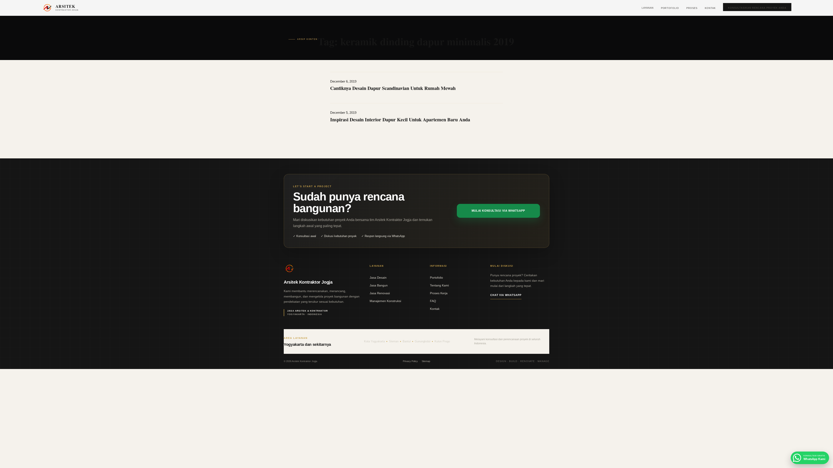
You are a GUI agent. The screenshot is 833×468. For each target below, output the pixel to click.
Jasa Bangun (379, 285)
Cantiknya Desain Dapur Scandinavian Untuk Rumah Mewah (393, 88)
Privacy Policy (410, 361)
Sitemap (426, 361)
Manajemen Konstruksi (385, 301)
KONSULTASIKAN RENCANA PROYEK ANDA (757, 7)
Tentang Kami (439, 285)
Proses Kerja (439, 293)
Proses (691, 8)
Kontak (710, 8)
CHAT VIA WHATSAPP (505, 295)
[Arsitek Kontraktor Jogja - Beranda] (289, 268)
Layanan (648, 7)
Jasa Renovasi (380, 293)
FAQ (433, 301)
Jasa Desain (378, 277)
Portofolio (670, 8)
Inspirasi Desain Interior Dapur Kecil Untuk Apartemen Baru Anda (400, 119)
